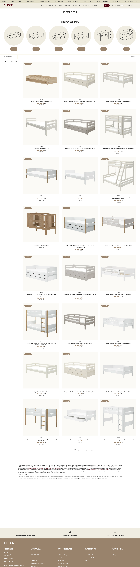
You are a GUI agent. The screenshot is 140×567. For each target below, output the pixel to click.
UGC (86, 560)
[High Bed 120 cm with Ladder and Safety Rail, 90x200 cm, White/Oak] (41, 417)
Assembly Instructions (90, 557)
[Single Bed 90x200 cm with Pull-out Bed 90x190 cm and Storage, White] (41, 273)
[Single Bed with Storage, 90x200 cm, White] (80, 417)
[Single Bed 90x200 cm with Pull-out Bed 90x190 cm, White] (80, 80)
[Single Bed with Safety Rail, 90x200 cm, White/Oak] (118, 224)
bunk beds (57, 468)
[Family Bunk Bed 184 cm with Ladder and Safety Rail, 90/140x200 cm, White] (118, 175)
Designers (33, 557)
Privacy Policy (61, 560)
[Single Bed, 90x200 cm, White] (41, 127)
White (94, 469)
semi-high (41, 468)
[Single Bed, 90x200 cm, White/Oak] (41, 175)
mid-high (36, 468)
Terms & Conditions (63, 566)
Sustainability (34, 560)
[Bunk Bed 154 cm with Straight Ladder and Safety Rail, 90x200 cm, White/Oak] (41, 321)
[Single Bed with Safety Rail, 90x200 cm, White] (118, 80)
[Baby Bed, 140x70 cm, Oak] (41, 224)
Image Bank (115, 552)
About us (33, 552)
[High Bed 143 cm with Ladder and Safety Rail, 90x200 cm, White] (118, 417)
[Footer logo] (9, 543)
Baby (101, 469)
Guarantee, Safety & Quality (37, 563)
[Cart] (135, 5)
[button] (51, 5)
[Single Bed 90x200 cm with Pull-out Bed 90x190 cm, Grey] (80, 127)
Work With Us (34, 566)
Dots (98, 469)
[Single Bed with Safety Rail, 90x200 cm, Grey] (80, 321)
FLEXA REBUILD (35, 555)
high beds (48, 468)
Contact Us (60, 552)
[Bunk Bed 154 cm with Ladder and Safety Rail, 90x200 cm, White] (118, 127)
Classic (91, 469)
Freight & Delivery (62, 555)
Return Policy (61, 557)
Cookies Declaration (63, 563)
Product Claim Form (90, 555)
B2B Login (114, 555)
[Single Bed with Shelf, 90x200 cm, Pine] (41, 80)
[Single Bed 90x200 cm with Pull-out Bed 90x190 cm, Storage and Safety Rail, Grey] (80, 273)
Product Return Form (90, 552)
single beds (31, 468)
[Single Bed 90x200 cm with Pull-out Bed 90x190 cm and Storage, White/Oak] (80, 224)
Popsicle (107, 469)
